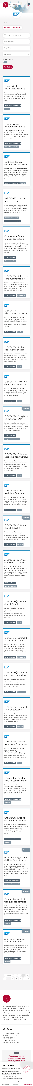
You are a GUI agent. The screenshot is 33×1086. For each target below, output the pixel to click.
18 (12, 979)
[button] (5, 62)
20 (20, 979)
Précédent (8, 975)
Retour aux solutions (13, 27)
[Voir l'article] (16, 94)
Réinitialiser (8, 67)
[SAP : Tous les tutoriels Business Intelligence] (11, 4)
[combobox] (15, 41)
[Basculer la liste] (29, 42)
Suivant (26, 979)
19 (16, 979)
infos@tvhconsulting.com (11, 1042)
